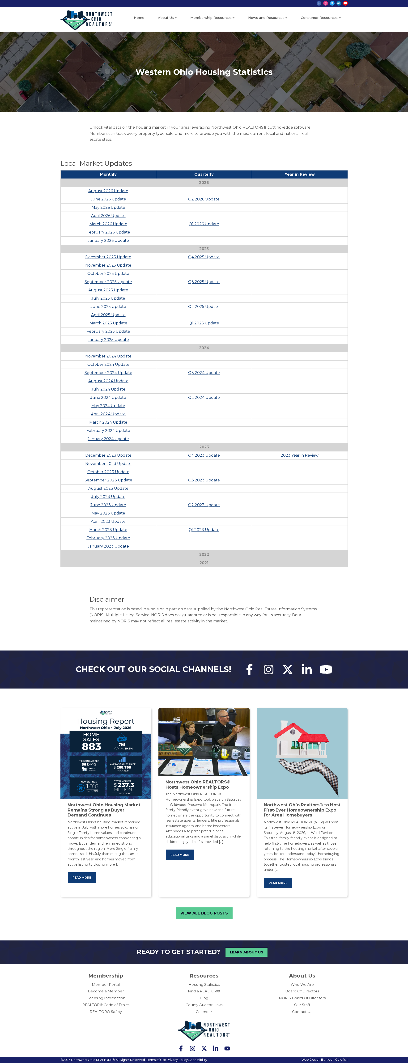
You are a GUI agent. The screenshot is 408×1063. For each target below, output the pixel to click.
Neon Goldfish (337, 1059)
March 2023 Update (108, 529)
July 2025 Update (108, 298)
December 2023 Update (108, 455)
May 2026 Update (108, 207)
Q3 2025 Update (204, 282)
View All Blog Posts (204, 913)
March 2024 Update (108, 422)
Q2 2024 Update (204, 397)
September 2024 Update (108, 372)
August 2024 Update (108, 381)
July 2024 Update (108, 389)
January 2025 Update (108, 339)
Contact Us (302, 1011)
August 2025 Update (108, 290)
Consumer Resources (319, 18)
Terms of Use (156, 1060)
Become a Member (106, 991)
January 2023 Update (108, 546)
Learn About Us (246, 952)
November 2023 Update (108, 463)
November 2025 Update (108, 265)
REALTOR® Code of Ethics (105, 1005)
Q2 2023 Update (204, 505)
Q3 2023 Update (204, 480)
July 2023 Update (108, 496)
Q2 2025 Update (204, 306)
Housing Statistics (204, 984)
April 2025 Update (108, 315)
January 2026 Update (108, 240)
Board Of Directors (302, 991)
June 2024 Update (108, 397)
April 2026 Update (108, 215)
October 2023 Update (108, 472)
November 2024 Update (108, 356)
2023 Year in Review (300, 455)
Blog (204, 998)
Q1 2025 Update (204, 323)
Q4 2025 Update (204, 257)
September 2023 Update (108, 480)
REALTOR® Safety (106, 1011)
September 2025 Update (108, 282)
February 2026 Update (108, 232)
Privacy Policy (177, 1060)
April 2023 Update (108, 521)
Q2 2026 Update (204, 199)
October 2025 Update (108, 273)
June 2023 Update (108, 505)
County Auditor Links (204, 1005)
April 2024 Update (108, 414)
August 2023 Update (108, 488)
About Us (166, 18)
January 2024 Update (108, 439)
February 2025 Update (108, 331)
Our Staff (302, 1005)
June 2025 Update (108, 306)
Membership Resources (211, 18)
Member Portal (106, 984)
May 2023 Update (108, 513)
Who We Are (302, 984)
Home (139, 18)
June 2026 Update (108, 199)
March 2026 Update (108, 224)
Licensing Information (105, 998)
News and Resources (266, 18)
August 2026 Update (108, 191)
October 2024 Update (108, 364)
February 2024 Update (108, 430)
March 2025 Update (108, 323)
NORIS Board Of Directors (302, 998)
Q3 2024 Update (204, 372)
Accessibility (197, 1060)
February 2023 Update (108, 538)
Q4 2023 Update (204, 455)
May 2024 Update (108, 406)
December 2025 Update (108, 257)
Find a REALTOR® (204, 991)
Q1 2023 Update (204, 529)
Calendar (204, 1011)
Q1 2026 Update (204, 224)
